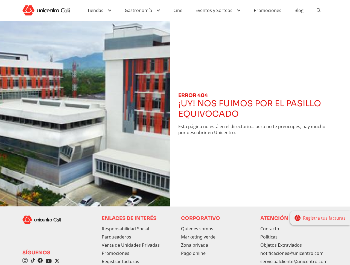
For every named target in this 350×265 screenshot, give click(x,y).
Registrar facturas (120, 261)
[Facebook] (40, 261)
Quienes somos (197, 229)
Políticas (269, 237)
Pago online (193, 253)
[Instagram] (25, 261)
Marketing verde (198, 237)
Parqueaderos (116, 237)
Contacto (269, 229)
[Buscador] (319, 10)
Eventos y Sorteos (214, 10)
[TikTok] (32, 261)
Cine (177, 10)
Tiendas (95, 10)
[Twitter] (57, 261)
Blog (299, 10)
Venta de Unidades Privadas (131, 245)
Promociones (267, 10)
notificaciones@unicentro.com (291, 253)
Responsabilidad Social (125, 229)
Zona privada (194, 245)
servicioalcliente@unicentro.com (294, 261)
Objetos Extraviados (281, 245)
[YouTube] (48, 261)
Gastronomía (138, 10)
